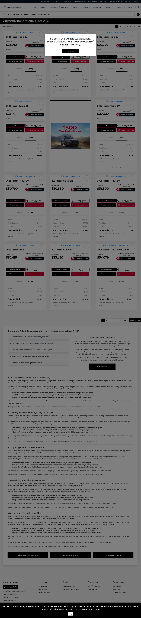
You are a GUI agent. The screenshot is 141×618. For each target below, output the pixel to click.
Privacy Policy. (94, 609)
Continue (70, 51)
